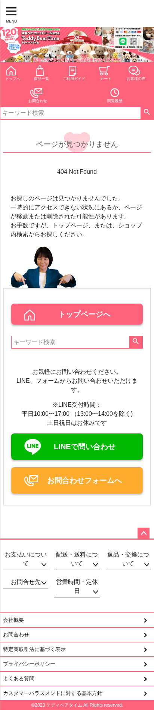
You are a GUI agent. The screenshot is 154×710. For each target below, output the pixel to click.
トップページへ (84, 314)
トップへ (12, 79)
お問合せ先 (26, 582)
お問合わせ (37, 101)
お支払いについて (26, 559)
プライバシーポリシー (29, 664)
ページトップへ (144, 534)
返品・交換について (128, 559)
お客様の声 (136, 79)
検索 (147, 113)
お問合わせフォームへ (84, 480)
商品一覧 (41, 79)
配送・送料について (77, 559)
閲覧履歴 (114, 101)
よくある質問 (18, 678)
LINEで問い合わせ (85, 446)
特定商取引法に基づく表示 (34, 649)
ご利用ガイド (74, 79)
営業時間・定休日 (77, 586)
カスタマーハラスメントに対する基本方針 (52, 693)
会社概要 (13, 620)
